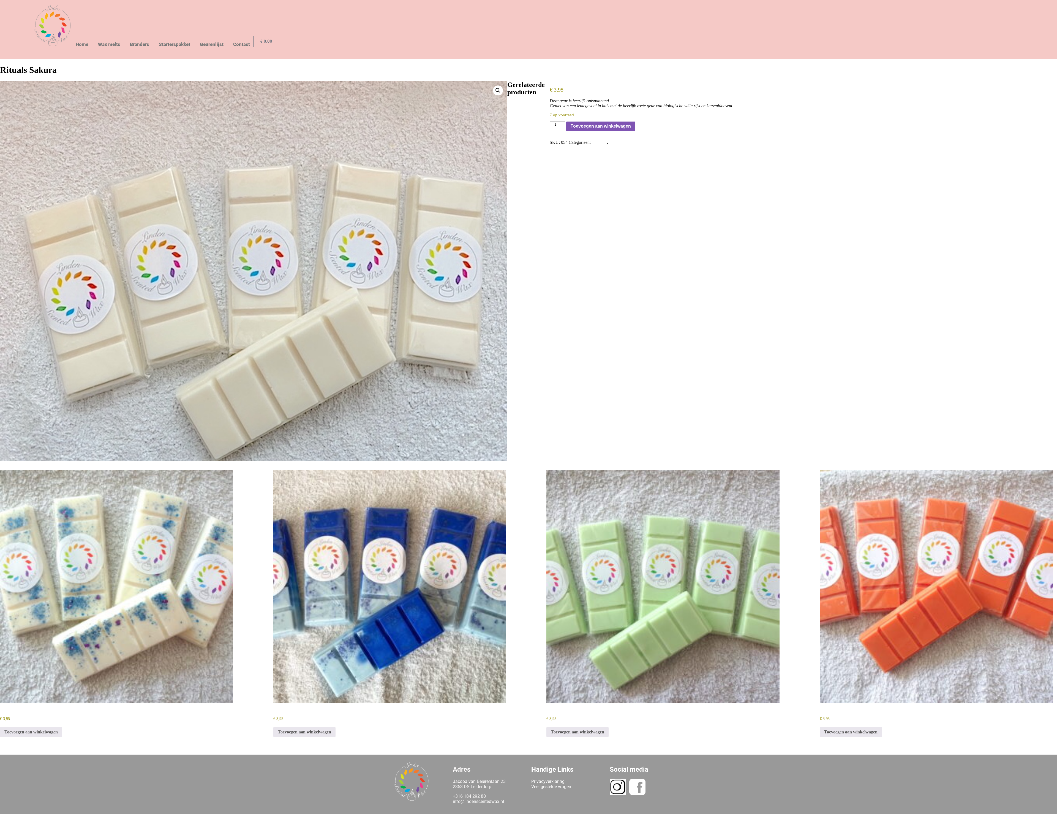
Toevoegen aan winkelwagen (601, 126)
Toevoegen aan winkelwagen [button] (31, 732)
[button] (498, 90)
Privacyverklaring (548, 781)
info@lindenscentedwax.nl (478, 801)
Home (82, 44)
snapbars (599, 142)
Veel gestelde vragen (551, 786)
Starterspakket (174, 44)
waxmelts (617, 142)
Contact (241, 44)
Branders (139, 44)
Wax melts (109, 44)
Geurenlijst (212, 44)
